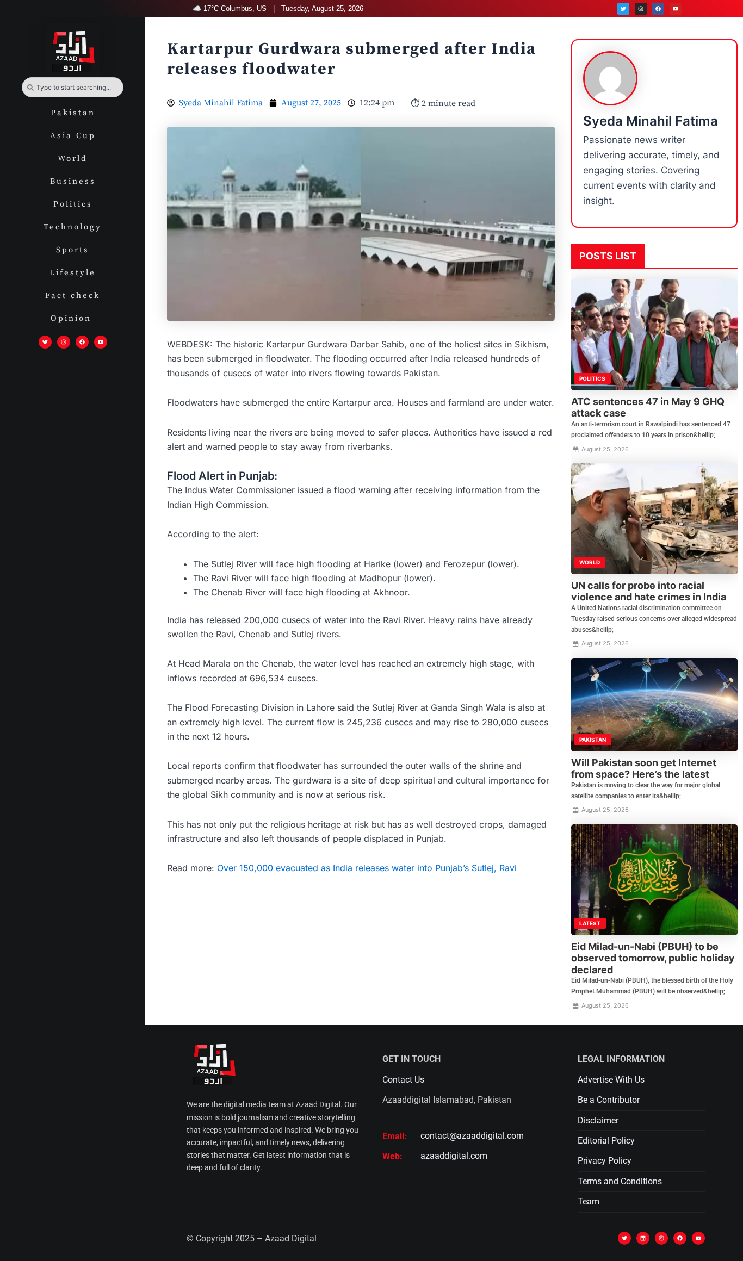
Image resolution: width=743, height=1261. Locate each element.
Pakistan (73, 113)
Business (73, 181)
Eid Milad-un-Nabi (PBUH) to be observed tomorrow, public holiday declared (653, 958)
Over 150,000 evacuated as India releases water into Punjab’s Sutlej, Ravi (367, 867)
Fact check (72, 295)
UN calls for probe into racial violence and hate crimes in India (648, 591)
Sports (72, 250)
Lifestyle (72, 273)
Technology (73, 227)
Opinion (73, 318)
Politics (72, 204)
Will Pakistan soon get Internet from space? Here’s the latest (643, 768)
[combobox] (72, 87)
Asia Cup (73, 136)
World (73, 158)
